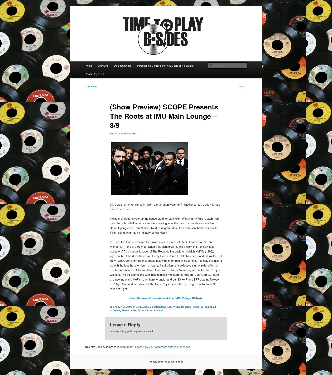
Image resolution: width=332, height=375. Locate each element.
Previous (91, 86)
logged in (128, 331)
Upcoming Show (119, 310)
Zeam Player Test (95, 74)
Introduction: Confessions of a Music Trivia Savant (165, 65)
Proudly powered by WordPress (166, 361)
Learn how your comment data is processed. (163, 347)
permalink (158, 310)
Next (243, 86)
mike (134, 310)
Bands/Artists (143, 307)
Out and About (208, 307)
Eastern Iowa (159, 307)
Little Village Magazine (179, 307)
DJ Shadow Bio (122, 65)
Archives (103, 65)
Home (88, 65)
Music (196, 307)
